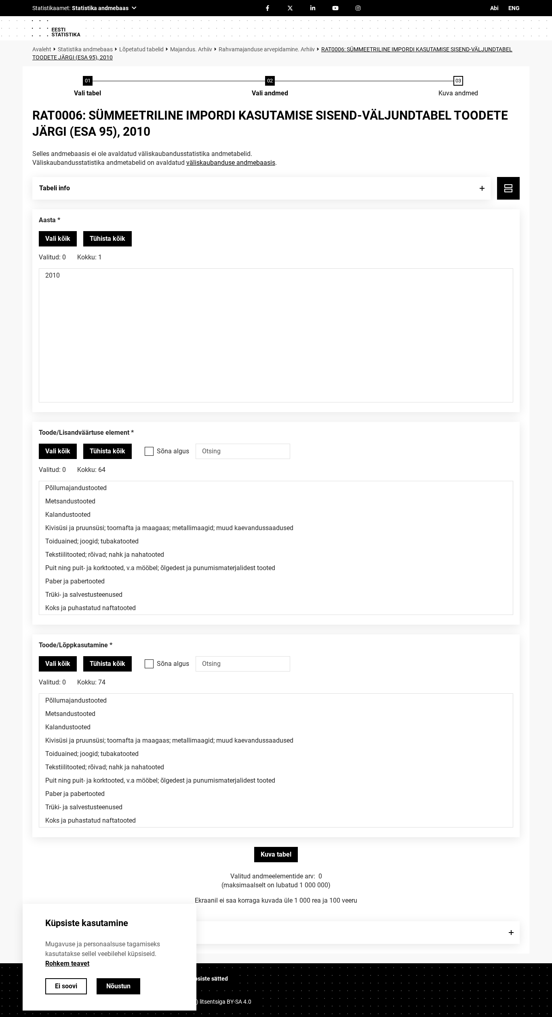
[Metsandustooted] (276, 501)
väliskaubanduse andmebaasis (230, 162)
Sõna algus (173, 451)
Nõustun (118, 986)
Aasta (47, 220)
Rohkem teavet (67, 963)
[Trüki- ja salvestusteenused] (276, 594)
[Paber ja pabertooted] (276, 581)
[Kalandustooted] (276, 514)
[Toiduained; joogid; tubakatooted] (276, 541)
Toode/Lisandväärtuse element (84, 432)
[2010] (276, 275)
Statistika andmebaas (85, 49)
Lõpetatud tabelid (141, 49)
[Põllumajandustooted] (276, 488)
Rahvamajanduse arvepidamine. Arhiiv (267, 49)
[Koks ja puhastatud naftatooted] (276, 608)
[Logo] (55, 28)
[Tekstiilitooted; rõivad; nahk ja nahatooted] (276, 554)
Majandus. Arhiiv (191, 49)
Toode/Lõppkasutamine (73, 645)
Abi (494, 8)
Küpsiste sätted (208, 978)
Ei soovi (66, 986)
